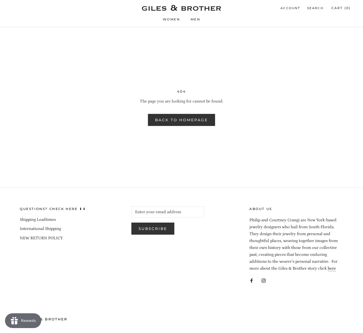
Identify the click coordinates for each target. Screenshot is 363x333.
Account (290, 8)
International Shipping (40, 228)
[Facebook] (251, 280)
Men (196, 19)
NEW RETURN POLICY (41, 238)
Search (315, 8)
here (332, 268)
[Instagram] (264, 280)
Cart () (341, 8)
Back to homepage (181, 120)
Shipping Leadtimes (38, 219)
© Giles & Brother (43, 319)
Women (171, 19)
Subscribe (153, 228)
